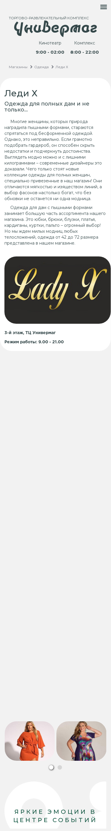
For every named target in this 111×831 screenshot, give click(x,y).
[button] (51, 767)
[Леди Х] (30, 741)
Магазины (18, 67)
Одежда (41, 67)
